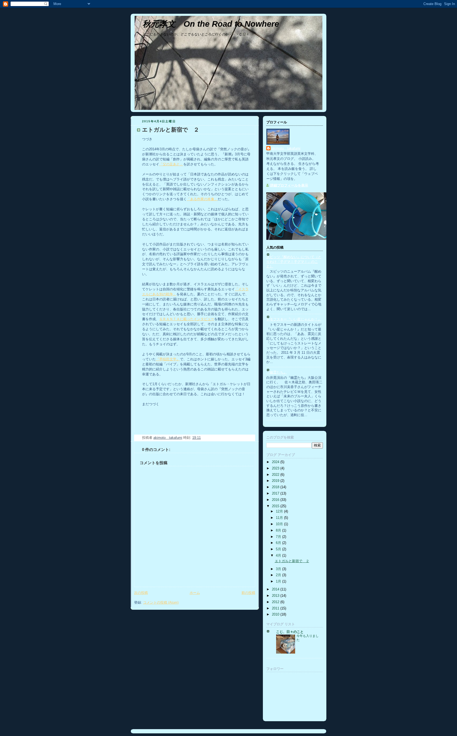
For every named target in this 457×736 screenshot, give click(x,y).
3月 (279, 569)
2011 (276, 608)
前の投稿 (248, 593)
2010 (276, 614)
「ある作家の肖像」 (202, 199)
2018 (276, 487)
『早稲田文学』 (168, 359)
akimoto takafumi (286, 148)
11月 (280, 518)
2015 (276, 506)
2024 (276, 462)
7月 (279, 537)
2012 (276, 602)
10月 (280, 524)
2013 (276, 596)
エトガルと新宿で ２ (292, 561)
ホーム (195, 593)
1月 (279, 581)
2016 (276, 500)
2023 (276, 468)
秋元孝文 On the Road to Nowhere (211, 24)
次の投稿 (141, 593)
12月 (280, 511)
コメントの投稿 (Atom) (161, 602)
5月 (279, 549)
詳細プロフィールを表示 (289, 185)
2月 (279, 575)
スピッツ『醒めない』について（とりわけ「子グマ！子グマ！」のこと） (293, 261)
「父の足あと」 (171, 164)
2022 (276, 475)
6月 (279, 543)
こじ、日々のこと (290, 632)
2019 (276, 481)
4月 (279, 555)
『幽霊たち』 (276, 372)
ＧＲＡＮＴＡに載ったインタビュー (186, 319)
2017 (276, 493)
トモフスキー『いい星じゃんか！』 (293, 319)
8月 (279, 530)
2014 (276, 589)
